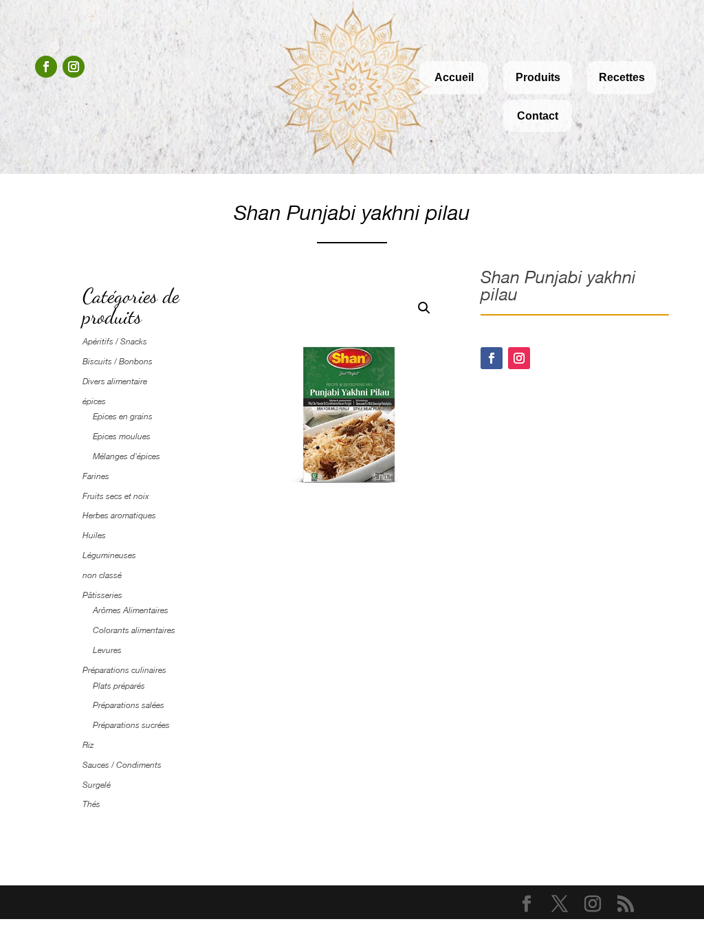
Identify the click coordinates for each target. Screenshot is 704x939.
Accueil (454, 77)
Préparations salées (128, 705)
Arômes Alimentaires (130, 610)
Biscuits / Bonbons (117, 361)
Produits (538, 77)
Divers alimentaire (114, 381)
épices (94, 401)
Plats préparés (119, 686)
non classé (102, 575)
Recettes (622, 77)
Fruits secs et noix (115, 496)
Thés (91, 804)
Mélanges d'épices (126, 456)
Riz (88, 745)
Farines (95, 476)
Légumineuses (109, 555)
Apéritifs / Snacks (114, 341)
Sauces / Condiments (122, 765)
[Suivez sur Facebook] (46, 67)
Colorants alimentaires (134, 630)
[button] (424, 308)
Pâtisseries (102, 595)
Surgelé (96, 785)
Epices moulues (122, 436)
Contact (537, 116)
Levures (107, 650)
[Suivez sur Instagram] (74, 67)
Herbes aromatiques (119, 515)
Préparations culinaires (124, 670)
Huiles (94, 535)
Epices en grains (123, 416)
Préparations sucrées (131, 725)
